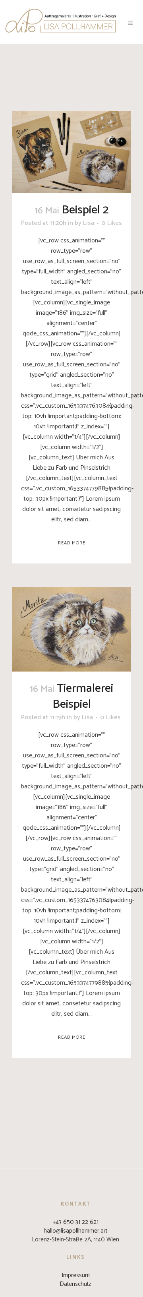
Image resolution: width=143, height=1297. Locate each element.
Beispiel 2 (85, 210)
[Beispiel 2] (71, 152)
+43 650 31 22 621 (75, 1222)
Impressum (76, 1275)
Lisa (88, 223)
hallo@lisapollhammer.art (75, 1231)
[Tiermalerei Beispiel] (71, 629)
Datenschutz (75, 1284)
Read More (71, 543)
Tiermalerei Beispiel (83, 696)
